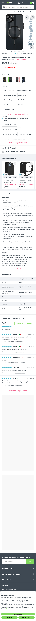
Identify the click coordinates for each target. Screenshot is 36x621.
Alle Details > (18, 269)
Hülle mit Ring (7, 100)
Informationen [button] (8, 568)
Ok (30, 561)
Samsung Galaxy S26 (10, 134)
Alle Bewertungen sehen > (18, 391)
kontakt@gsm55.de (11, 589)
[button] (10, 172)
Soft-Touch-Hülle (20, 100)
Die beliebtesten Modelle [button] (11, 574)
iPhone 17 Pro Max (25, 134)
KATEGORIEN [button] (6, 579)
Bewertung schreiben (24, 323)
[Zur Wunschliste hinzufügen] (14, 163)
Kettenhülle (22, 95)
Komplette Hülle (8, 109)
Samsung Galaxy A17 (9, 124)
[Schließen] (33, 14)
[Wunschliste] (27, 3)
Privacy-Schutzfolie (9, 95)
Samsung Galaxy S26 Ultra (11, 129)
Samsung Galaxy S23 (18, 139)
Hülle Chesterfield (9, 105)
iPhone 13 (6, 139)
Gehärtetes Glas (8, 90)
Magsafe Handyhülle (24, 90)
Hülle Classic (22, 105)
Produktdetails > (22, 59)
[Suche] (4, 7)
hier (7, 608)
